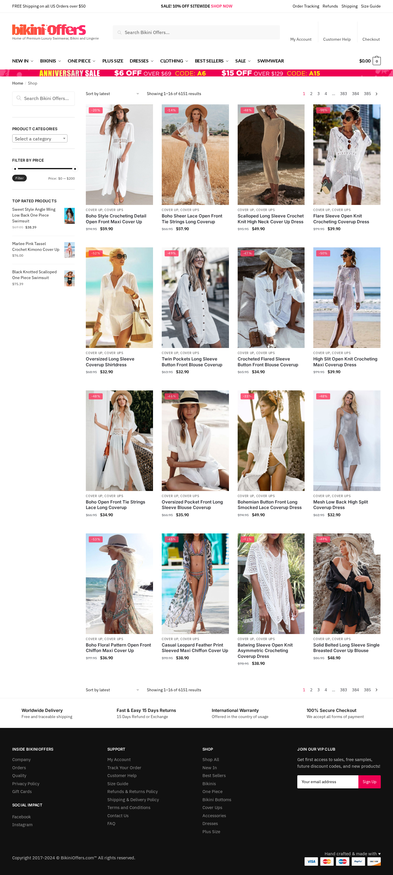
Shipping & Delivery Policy (133, 799)
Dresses (210, 823)
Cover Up (94, 210)
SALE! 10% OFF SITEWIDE (185, 6)
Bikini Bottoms (216, 799)
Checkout (371, 39)
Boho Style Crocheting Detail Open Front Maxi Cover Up (116, 218)
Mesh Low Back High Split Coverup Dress (340, 504)
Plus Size (211, 831)
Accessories (214, 815)
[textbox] (40, 139)
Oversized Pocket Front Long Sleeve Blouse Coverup (192, 504)
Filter (19, 178)
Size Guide (371, 6)
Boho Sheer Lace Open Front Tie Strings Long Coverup (192, 218)
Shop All (210, 759)
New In (209, 767)
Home (17, 83)
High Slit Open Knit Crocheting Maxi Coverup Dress (345, 361)
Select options (119, 241)
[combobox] (39, 138)
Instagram (22, 824)
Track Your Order (124, 767)
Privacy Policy (25, 783)
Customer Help (337, 39)
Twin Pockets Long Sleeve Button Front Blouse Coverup (192, 361)
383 (343, 93)
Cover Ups (113, 210)
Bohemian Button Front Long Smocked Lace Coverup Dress (270, 504)
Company (21, 759)
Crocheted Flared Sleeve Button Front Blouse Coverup (268, 361)
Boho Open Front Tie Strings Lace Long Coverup (115, 504)
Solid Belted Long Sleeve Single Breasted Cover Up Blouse (346, 647)
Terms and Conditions (128, 807)
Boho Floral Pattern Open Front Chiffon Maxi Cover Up (118, 647)
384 (355, 93)
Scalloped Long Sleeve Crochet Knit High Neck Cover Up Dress (271, 218)
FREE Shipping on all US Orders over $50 (49, 6)
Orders (19, 767)
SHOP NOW (221, 6)
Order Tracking (306, 6)
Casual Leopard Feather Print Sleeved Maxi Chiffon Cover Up (195, 647)
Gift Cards (22, 791)
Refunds (330, 6)
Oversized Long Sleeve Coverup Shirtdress (110, 361)
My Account (301, 39)
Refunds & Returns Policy (132, 791)
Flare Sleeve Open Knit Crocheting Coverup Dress (341, 218)
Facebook (21, 816)
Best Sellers (214, 775)
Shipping (350, 6)
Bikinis (209, 783)
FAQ (111, 823)
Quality (19, 775)
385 (367, 93)
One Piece (212, 791)
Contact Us (118, 815)
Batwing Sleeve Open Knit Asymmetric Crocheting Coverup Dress (265, 650)
